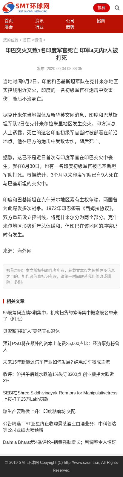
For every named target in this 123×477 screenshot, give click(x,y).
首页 (8, 20)
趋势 (70, 27)
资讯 (39, 20)
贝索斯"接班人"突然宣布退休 (31, 331)
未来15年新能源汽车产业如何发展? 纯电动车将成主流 (56, 361)
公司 (70, 20)
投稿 (101, 7)
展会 (8, 27)
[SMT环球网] (26, 7)
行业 (39, 27)
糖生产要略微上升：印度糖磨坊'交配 (39, 411)
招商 (101, 20)
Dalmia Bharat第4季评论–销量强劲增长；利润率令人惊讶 (59, 442)
